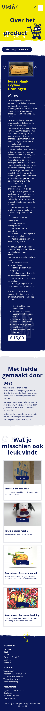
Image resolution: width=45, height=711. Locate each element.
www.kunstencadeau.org (25, 254)
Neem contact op (10, 681)
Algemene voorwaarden (13, 690)
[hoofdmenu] (40, 8)
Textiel (6, 654)
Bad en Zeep (8, 662)
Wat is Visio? (8, 671)
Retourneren (9, 698)
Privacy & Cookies (11, 695)
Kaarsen (7, 660)
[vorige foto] (4, 67)
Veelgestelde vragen (12, 679)
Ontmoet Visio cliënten (13, 676)
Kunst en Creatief (10, 657)
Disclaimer (8, 693)
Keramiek (7, 649)
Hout (5, 652)
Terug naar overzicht (19, 49)
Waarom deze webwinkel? (14, 673)
